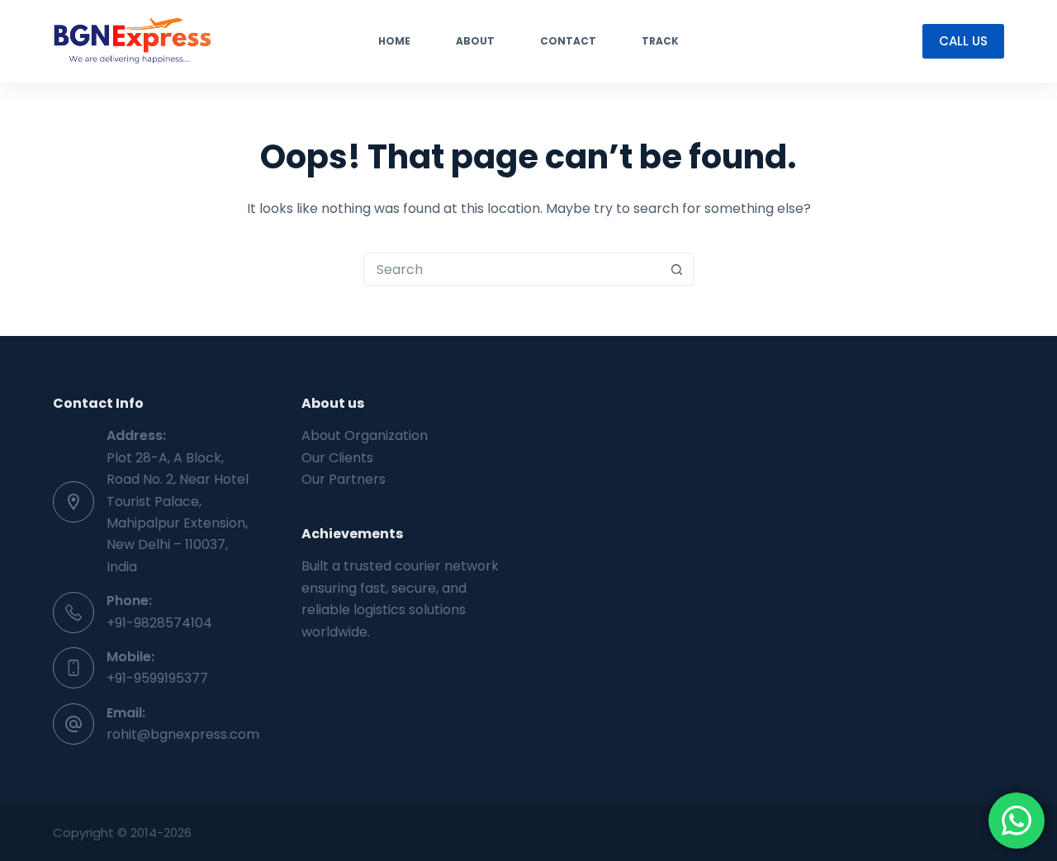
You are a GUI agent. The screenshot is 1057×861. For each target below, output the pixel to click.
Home (394, 41)
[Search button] (676, 269)
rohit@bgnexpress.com (183, 734)
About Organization (364, 435)
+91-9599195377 (157, 678)
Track (660, 41)
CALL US (963, 41)
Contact (568, 41)
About (475, 41)
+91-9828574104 (159, 622)
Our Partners (343, 479)
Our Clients (337, 457)
